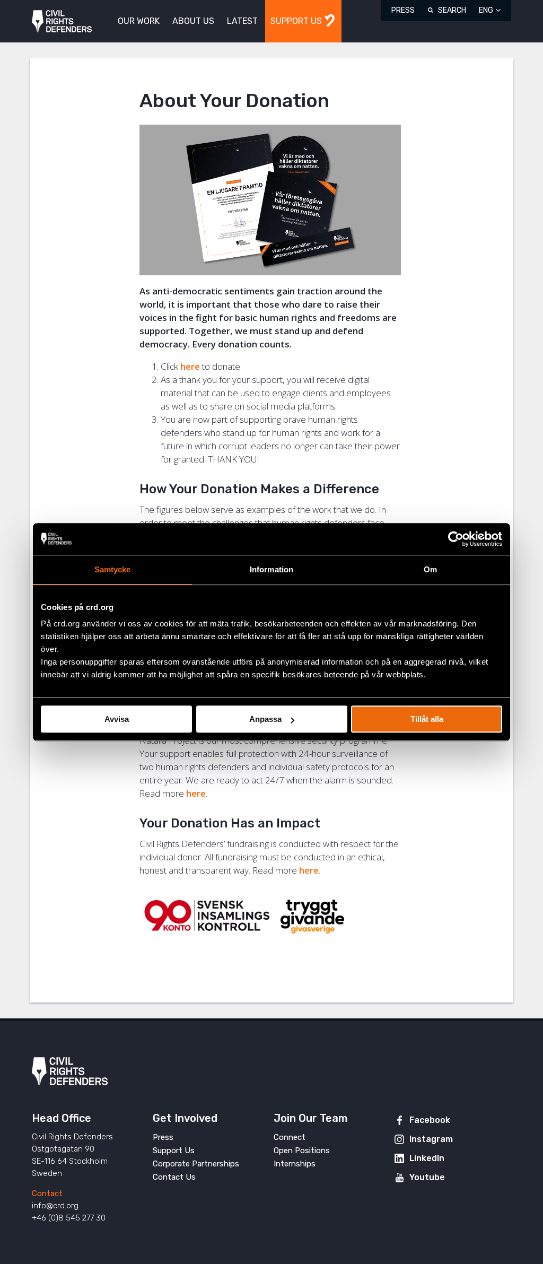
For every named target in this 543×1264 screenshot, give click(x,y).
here (190, 366)
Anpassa (265, 718)
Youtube (427, 1177)
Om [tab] (430, 569)
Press (403, 10)
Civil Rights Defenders (62, 21)
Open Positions (302, 1150)
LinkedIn (426, 1158)
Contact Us (174, 1177)
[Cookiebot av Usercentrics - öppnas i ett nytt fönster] (455, 539)
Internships (295, 1164)
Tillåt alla (426, 718)
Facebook (429, 1120)
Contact (47, 1193)
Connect (289, 1137)
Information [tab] (271, 569)
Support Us (174, 1150)
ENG (486, 10)
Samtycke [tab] (112, 569)
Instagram (431, 1139)
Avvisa (116, 718)
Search (452, 10)
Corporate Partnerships (196, 1164)
